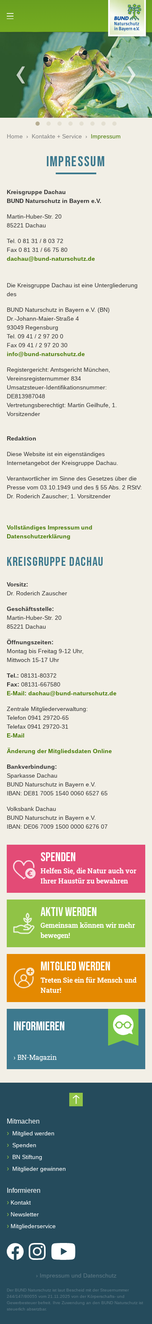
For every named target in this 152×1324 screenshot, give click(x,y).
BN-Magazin (35, 1057)
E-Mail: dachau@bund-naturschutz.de (62, 693)
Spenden (23, 1145)
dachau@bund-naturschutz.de (51, 258)
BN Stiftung (26, 1157)
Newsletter (25, 1214)
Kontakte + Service (57, 136)
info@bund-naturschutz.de (46, 354)
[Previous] (21, 74)
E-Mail (15, 735)
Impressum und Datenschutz (76, 1275)
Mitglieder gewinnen (38, 1168)
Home (15, 136)
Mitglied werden (32, 1133)
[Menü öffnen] (10, 16)
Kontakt (21, 1202)
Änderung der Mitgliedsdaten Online (59, 751)
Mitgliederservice (33, 1226)
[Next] (131, 74)
